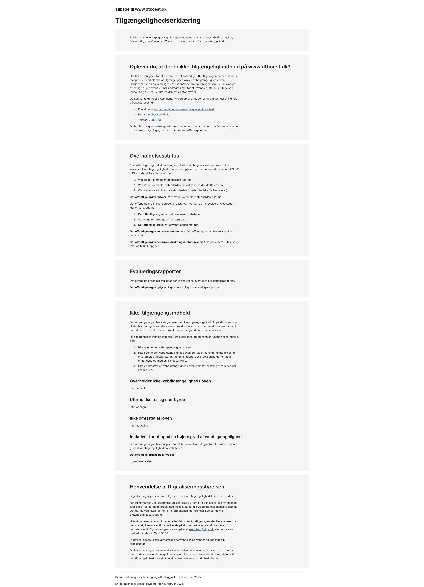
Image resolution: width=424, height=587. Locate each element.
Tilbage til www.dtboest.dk (141, 9)
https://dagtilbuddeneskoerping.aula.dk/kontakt (184, 109)
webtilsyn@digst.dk (201, 529)
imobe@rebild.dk (158, 114)
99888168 (155, 119)
